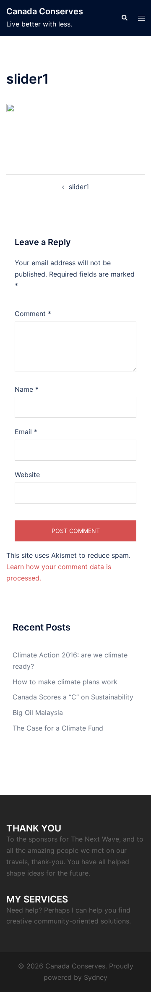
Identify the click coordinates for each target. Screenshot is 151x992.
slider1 (79, 186)
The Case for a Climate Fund (58, 728)
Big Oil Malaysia (38, 712)
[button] (124, 18)
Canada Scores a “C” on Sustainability (73, 697)
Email (26, 431)
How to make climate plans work (65, 682)
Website (27, 474)
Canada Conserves (44, 11)
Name (27, 389)
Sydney (95, 977)
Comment (33, 313)
